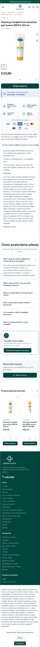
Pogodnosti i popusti (9, 537)
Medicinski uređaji (8, 561)
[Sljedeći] (37, 391)
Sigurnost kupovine (8, 504)
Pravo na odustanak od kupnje (12, 510)
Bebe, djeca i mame (8, 546)
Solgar (4, 579)
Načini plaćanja (7, 489)
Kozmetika (5, 540)
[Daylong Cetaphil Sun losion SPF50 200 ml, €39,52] (10, 407)
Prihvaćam (20, 643)
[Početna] (20, 7)
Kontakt (4, 525)
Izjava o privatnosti (8, 501)
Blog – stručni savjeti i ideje (11, 516)
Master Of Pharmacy (9, 582)
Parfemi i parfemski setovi (10, 555)
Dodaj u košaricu (10, 443)
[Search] (33, 7)
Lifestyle (5, 552)
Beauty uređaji (7, 558)
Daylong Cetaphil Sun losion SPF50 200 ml (10, 424)
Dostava (5, 492)
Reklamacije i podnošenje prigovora (14, 513)
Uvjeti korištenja (7, 498)
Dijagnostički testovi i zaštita (11, 566)
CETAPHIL (5, 18)
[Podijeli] (37, 41)
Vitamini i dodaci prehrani (10, 543)
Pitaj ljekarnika (7, 519)
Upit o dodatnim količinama (11, 495)
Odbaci (20, 638)
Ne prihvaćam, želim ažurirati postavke (20, 632)
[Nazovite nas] (37, 7)
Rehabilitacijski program (10, 563)
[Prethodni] (32, 391)
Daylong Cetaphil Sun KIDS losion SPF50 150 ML (30, 424)
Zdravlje (5, 549)
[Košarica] (29, 7)
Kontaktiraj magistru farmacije (17, 350)
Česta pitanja (6, 522)
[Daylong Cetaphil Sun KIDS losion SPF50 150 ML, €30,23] (30, 407)
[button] (37, 34)
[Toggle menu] (2, 7)
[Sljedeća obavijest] (38, 1)
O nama (4, 486)
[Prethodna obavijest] (2, 1)
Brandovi (5, 569)
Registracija (6, 507)
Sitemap (4, 528)
